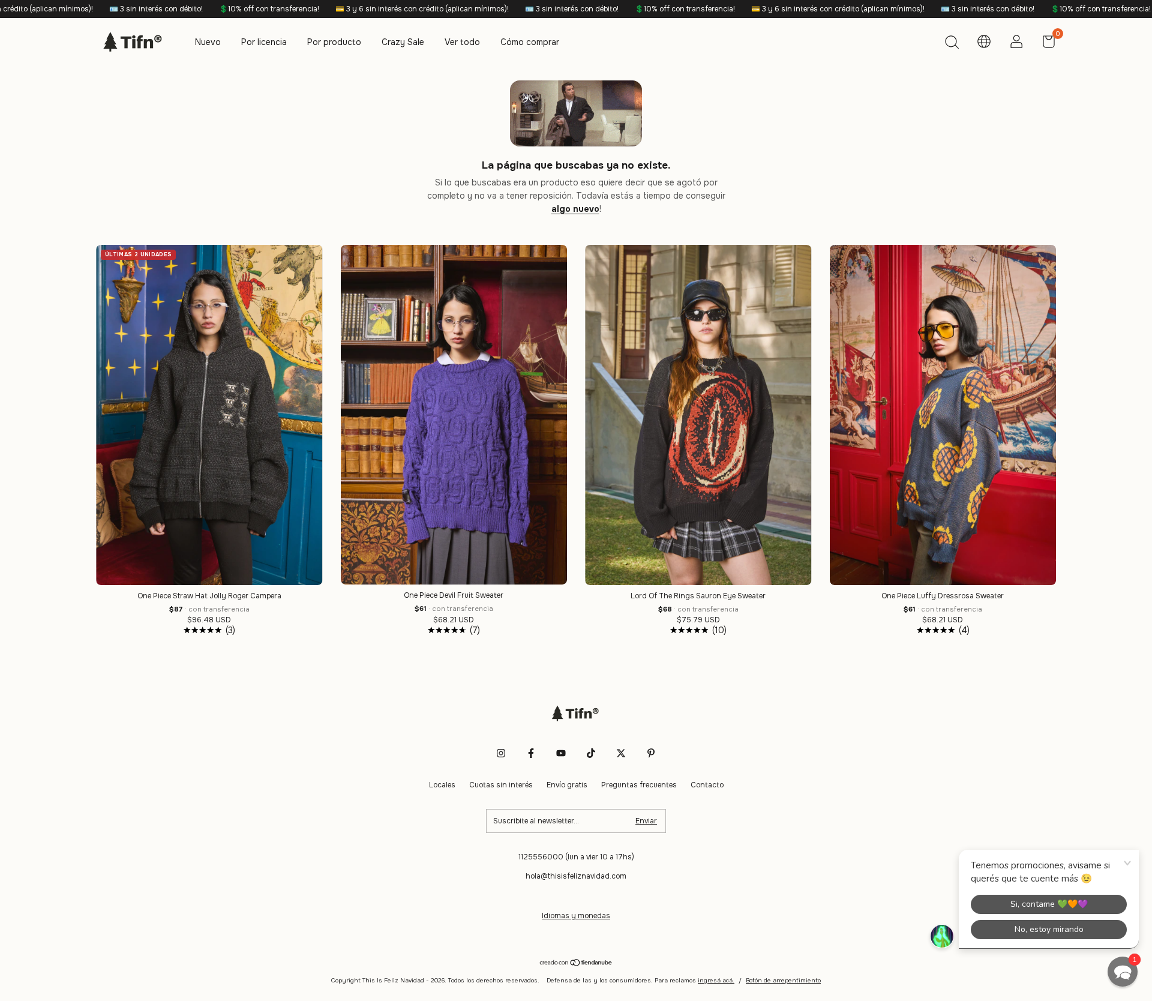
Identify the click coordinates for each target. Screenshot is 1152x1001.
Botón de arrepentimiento (783, 980)
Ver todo (462, 42)
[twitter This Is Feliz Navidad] (621, 753)
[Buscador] (951, 44)
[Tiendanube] (576, 963)
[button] (1123, 972)
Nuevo (208, 42)
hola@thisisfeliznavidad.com (576, 876)
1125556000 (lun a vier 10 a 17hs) (576, 857)
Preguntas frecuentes (639, 785)
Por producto (334, 42)
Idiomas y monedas (576, 916)
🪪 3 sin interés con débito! (74, 9)
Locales (442, 785)
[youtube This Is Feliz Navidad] (561, 753)
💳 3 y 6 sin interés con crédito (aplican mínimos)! (340, 9)
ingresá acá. (716, 980)
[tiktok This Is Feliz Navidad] (591, 753)
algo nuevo (575, 208)
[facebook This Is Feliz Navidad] (531, 753)
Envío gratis (567, 785)
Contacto (707, 785)
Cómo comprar (529, 42)
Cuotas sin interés (501, 785)
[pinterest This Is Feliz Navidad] (651, 753)
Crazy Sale (403, 42)
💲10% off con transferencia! (187, 9)
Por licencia (264, 42)
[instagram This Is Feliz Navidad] (501, 753)
